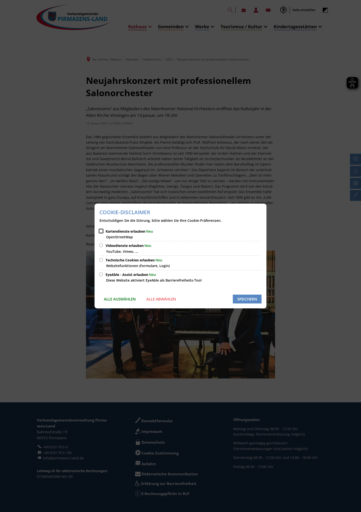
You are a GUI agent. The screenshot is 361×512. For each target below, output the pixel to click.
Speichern (247, 299)
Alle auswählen (120, 299)
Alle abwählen (161, 299)
